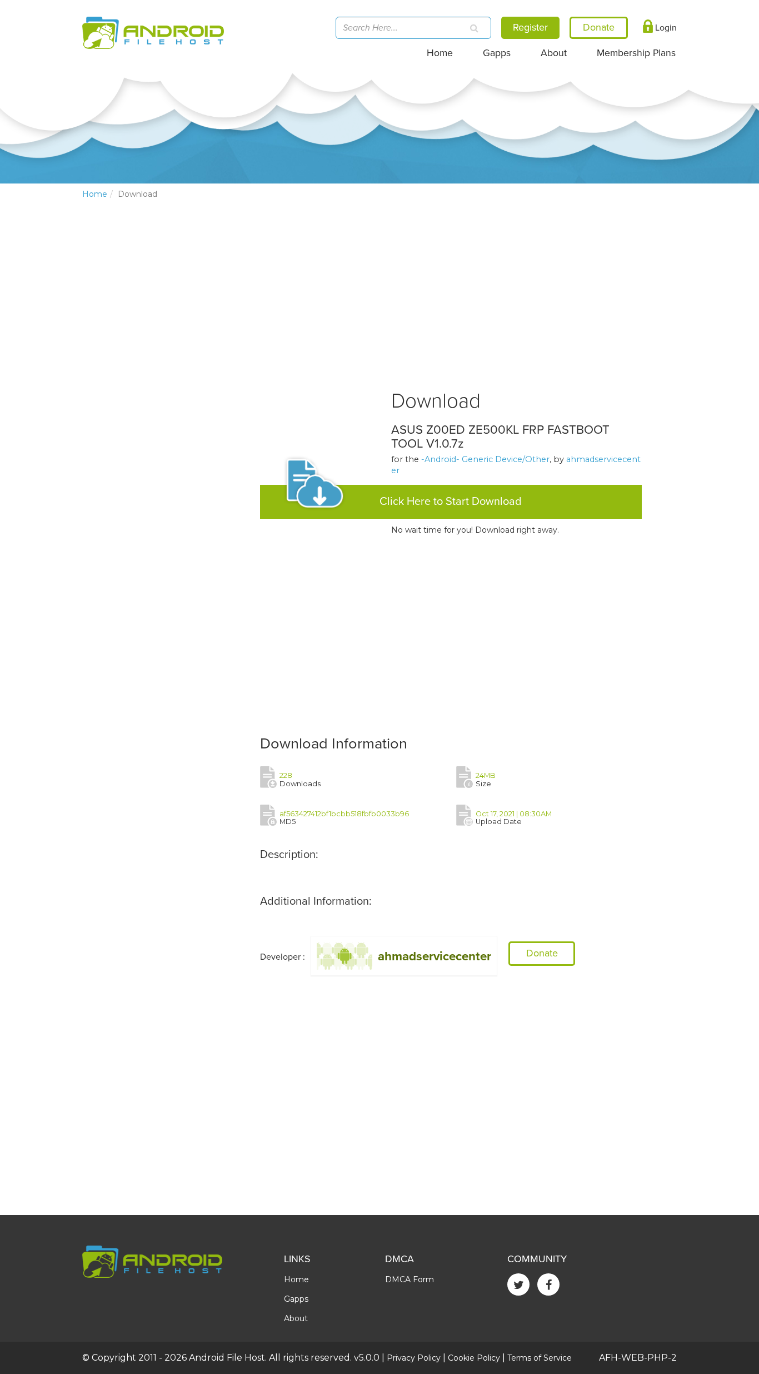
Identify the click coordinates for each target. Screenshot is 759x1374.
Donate (542, 953)
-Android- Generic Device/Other (485, 459)
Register (530, 27)
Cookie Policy (474, 1358)
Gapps (497, 53)
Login (665, 27)
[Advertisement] (165, 392)
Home (440, 53)
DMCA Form (409, 1279)
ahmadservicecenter (434, 956)
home (94, 194)
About (554, 53)
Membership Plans (636, 53)
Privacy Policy (414, 1358)
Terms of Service (539, 1358)
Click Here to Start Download (450, 501)
